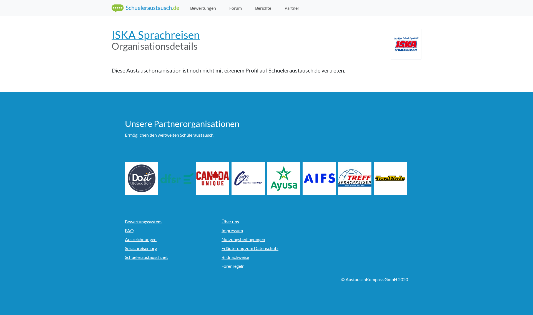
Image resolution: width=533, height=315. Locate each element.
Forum (235, 8)
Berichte (263, 8)
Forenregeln (233, 266)
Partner (292, 8)
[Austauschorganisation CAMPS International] (248, 178)
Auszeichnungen (141, 239)
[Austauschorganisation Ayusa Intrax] (283, 178)
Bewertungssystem (143, 221)
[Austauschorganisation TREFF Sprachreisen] (354, 178)
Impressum (232, 230)
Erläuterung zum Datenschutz (250, 248)
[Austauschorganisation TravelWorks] (390, 178)
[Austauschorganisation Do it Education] (141, 178)
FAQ (129, 230)
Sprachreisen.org (141, 248)
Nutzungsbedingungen (243, 239)
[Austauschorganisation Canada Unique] (212, 178)
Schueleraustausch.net (146, 257)
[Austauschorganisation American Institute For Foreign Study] (319, 178)
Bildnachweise (235, 257)
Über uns (230, 221)
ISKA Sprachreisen (156, 35)
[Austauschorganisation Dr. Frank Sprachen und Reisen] (177, 178)
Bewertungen (203, 8)
